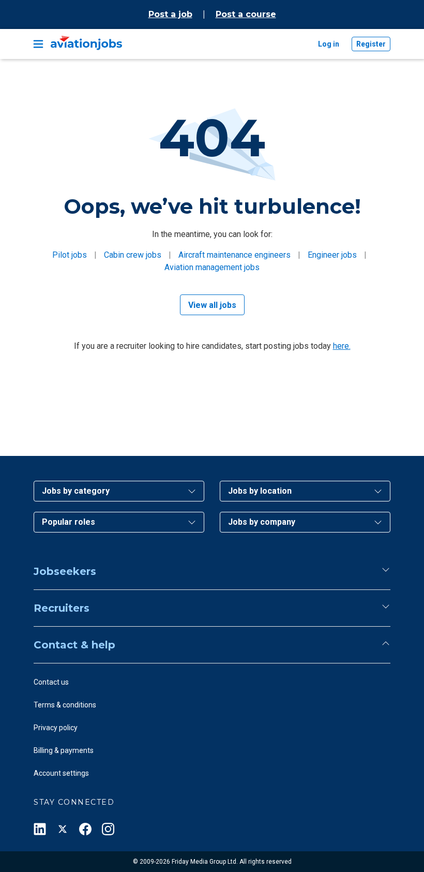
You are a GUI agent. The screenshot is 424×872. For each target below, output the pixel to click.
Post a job (170, 14)
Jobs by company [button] (261, 522)
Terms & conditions (65, 705)
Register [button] (371, 44)
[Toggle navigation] (38, 44)
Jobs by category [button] (76, 491)
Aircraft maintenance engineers (234, 255)
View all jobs (212, 305)
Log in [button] (328, 44)
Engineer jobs (332, 255)
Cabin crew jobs (132, 255)
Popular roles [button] (68, 522)
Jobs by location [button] (260, 491)
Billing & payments (64, 750)
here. (342, 346)
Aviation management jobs (212, 267)
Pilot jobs (69, 255)
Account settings (61, 773)
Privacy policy (56, 727)
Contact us (51, 682)
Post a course (246, 14)
